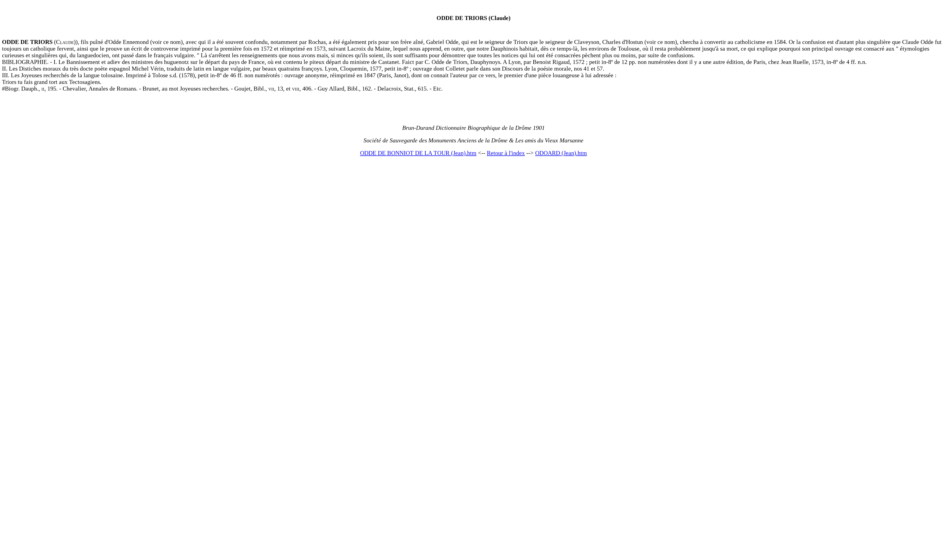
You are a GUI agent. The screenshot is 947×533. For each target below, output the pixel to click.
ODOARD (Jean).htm (561, 153)
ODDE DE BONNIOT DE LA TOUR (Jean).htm (418, 153)
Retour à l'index (506, 153)
